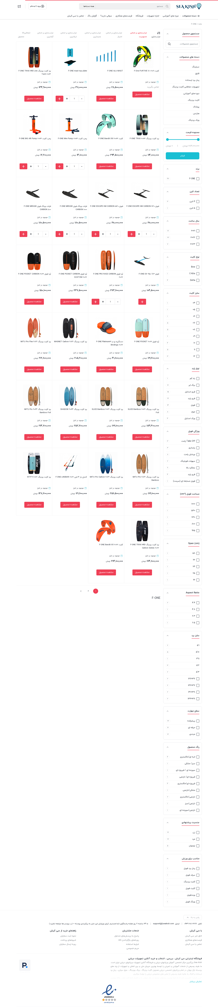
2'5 (197, 665)
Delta (192, 280)
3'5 (197, 672)
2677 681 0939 (190, 923)
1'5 (198, 645)
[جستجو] (169, 44)
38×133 (191, 698)
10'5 (197, 652)
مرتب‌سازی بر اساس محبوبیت (138, 35)
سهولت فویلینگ (187, 461)
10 (194, 343)
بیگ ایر (191, 385)
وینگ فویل (190, 901)
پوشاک (196, 106)
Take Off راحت (188, 441)
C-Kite (192, 273)
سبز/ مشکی (190, 763)
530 (193, 510)
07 (194, 323)
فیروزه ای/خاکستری (186, 783)
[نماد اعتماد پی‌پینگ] (25, 966)
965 (193, 530)
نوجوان (192, 845)
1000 (193, 504)
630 (193, 517)
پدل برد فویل (189, 868)
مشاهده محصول (142, 94)
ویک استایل (189, 418)
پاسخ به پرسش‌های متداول (126, 936)
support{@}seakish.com (163, 923)
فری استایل (190, 391)
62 (194, 560)
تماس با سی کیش (193, 944)
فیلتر (182, 155)
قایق (197, 73)
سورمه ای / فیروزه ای (185, 770)
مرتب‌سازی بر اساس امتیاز (114, 35)
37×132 (191, 685)
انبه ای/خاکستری (187, 757)
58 (193, 553)
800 (193, 524)
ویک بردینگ (193, 120)
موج (193, 411)
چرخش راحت (189, 454)
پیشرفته (191, 721)
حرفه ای (191, 727)
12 (194, 356)
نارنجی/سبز (190, 803)
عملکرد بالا (190, 467)
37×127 (191, 678)
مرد (193, 839)
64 (194, 566)
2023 (192, 244)
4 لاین (192, 201)
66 (194, 580)
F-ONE (192, 178)
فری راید (191, 398)
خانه (200, 24)
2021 (193, 230)
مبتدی (192, 734)
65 (194, 573)
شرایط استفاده (132, 944)
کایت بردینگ (193, 100)
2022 (193, 237)
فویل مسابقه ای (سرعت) (184, 481)
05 (194, 309)
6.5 (193, 622)
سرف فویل (190, 875)
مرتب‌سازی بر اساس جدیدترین (93, 35)
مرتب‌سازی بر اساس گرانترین (45, 35)
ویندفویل (191, 895)
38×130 (191, 692)
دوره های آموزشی (191, 93)
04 (194, 303)
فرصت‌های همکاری (193, 940)
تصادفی (27, 33)
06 (194, 316)
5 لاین (192, 208)
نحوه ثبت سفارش (68, 936)
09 (194, 336)
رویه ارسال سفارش (67, 944)
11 (194, 349)
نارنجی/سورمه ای (187, 810)
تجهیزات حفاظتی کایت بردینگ (185, 86)
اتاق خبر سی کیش (193, 936)
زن (194, 832)
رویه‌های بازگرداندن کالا (128, 940)
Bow (193, 267)
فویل (193, 405)
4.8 (193, 609)
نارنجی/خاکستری (187, 796)
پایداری (192, 447)
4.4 (193, 602)
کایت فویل (190, 888)
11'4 (197, 658)
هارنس (196, 113)
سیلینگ (195, 66)
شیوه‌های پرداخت (68, 940)
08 (194, 329)
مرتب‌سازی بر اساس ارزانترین (69, 35)
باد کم (192, 378)
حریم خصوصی (132, 948)
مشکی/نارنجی (189, 790)
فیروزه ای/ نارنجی (187, 777)
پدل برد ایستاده (192, 80)
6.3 (193, 616)
